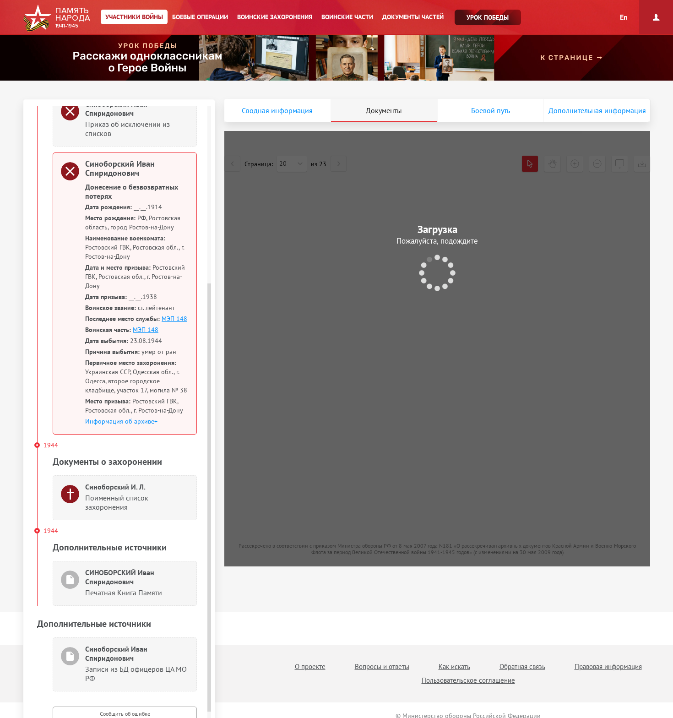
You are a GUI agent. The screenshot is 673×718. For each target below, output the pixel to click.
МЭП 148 (174, 319)
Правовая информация (608, 666)
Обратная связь (522, 666)
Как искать (454, 666)
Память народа (56, 18)
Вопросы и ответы (382, 666)
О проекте (310, 666)
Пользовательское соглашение (468, 680)
